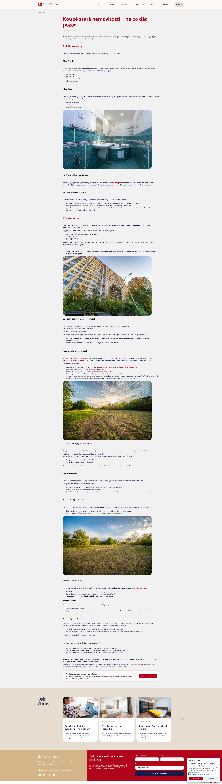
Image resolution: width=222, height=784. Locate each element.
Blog (153, 4)
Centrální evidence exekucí (127, 367)
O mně (124, 4)
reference (165, 4)
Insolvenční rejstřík (107, 367)
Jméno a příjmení (141, 755)
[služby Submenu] (115, 4)
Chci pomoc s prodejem (60, 762)
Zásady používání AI (67, 770)
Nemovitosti (138, 4)
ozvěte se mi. (138, 665)
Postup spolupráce (43, 762)
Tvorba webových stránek (207, 782)
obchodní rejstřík (91, 372)
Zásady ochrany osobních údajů (48, 770)
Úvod (100, 4)
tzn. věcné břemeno (139, 588)
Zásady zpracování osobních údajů (199, 774)
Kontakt (73, 762)
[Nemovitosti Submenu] (144, 4)
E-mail (162, 755)
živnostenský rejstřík (105, 372)
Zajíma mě (138, 764)
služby (111, 4)
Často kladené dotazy (44, 764)
